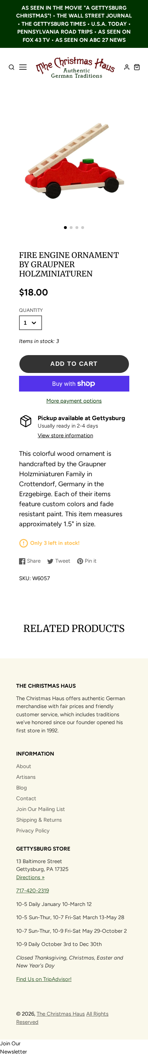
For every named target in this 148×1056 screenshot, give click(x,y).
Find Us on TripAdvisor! (43, 979)
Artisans (26, 777)
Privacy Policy (33, 830)
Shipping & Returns (39, 820)
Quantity (31, 310)
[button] (65, 227)
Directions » (30, 877)
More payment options (74, 401)
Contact (26, 798)
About (23, 766)
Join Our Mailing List (40, 809)
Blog (21, 787)
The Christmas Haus (61, 1014)
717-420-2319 (32, 890)
